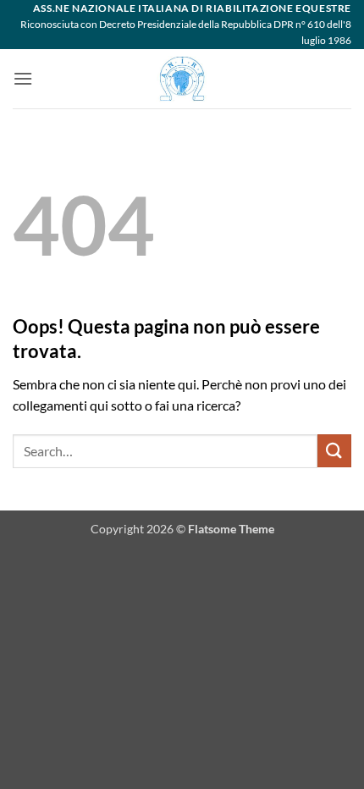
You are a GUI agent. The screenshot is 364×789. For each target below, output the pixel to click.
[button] (23, 78)
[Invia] (334, 450)
